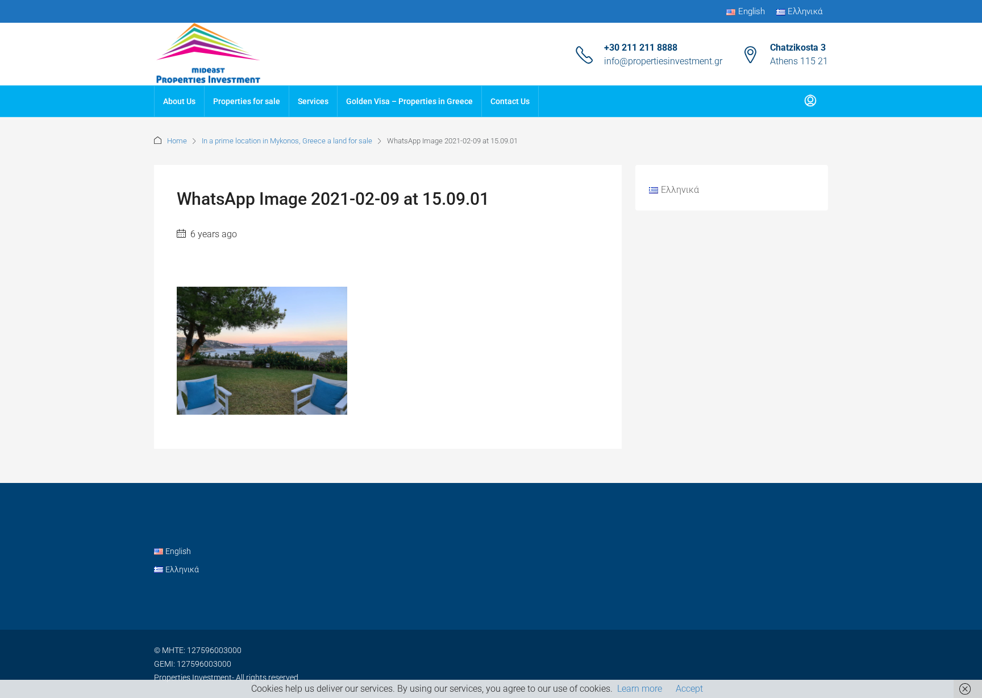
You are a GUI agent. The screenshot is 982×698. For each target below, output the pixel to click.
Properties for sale (246, 101)
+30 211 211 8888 (640, 47)
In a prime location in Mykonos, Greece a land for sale (287, 141)
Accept (689, 688)
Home (177, 141)
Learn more (639, 688)
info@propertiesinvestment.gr (663, 61)
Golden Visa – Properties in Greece (409, 101)
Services (313, 101)
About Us (179, 101)
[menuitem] (810, 101)
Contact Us (510, 101)
